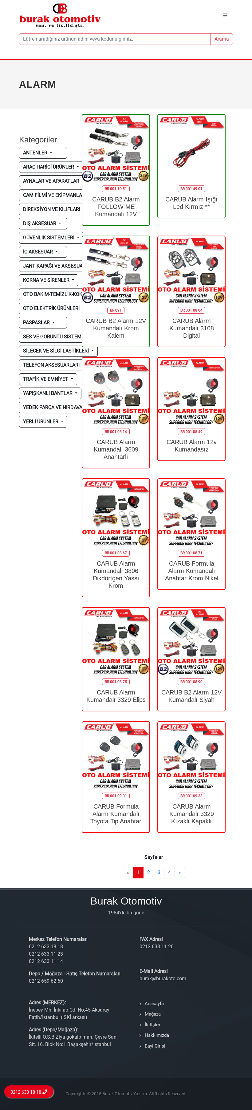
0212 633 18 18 (27, 1092)
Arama (222, 39)
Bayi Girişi (155, 1046)
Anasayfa (154, 1003)
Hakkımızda (157, 1035)
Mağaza (153, 1014)
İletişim (152, 1025)
